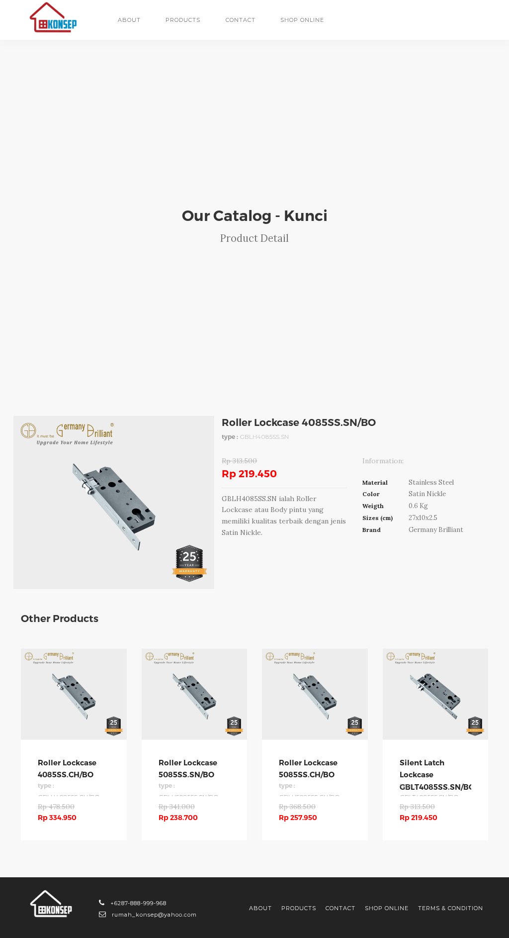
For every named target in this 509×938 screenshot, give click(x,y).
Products (298, 908)
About (129, 19)
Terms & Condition (450, 908)
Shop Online (387, 908)
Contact (240, 19)
